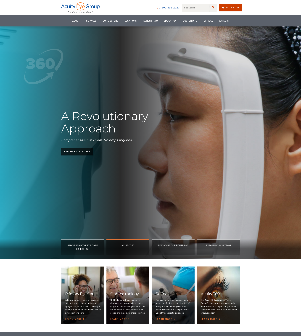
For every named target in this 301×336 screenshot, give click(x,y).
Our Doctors (110, 21)
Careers (224, 21)
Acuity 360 (127, 245)
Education (170, 21)
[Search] (213, 8)
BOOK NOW (232, 8)
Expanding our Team (218, 245)
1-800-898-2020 (169, 7)
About (76, 21)
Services (91, 21)
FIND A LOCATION (75, 151)
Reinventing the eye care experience (83, 247)
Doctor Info (190, 21)
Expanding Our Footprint (173, 245)
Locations (130, 21)
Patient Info (150, 21)
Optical (208, 21)
